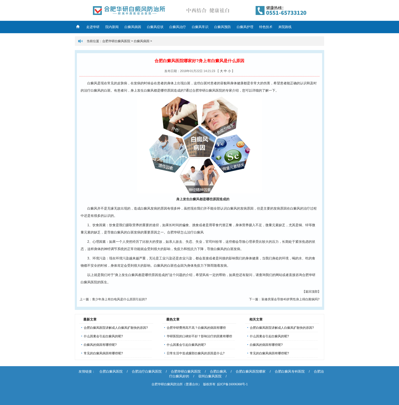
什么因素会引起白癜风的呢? (103, 336)
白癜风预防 (222, 27)
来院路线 (285, 27)
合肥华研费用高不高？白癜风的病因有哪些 (196, 327)
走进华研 (93, 27)
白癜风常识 (200, 27)
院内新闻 (112, 27)
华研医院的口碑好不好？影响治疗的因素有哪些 (199, 336)
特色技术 (265, 27)
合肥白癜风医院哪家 (251, 371)
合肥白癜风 (218, 371)
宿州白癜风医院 (210, 376)
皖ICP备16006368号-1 (232, 384)
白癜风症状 (155, 27)
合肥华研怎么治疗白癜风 (185, 232)
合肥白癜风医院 (111, 371)
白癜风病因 (132, 27)
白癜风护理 (245, 27)
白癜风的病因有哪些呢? (100, 344)
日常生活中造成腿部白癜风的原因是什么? (195, 353)
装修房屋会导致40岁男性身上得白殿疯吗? (290, 299)
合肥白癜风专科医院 (290, 371)
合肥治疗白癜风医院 (147, 371)
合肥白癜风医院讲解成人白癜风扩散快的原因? (116, 327)
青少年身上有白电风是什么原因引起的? (119, 299)
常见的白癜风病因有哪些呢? (103, 353)
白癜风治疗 (177, 27)
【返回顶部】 (311, 291)
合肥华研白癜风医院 (116, 41)
